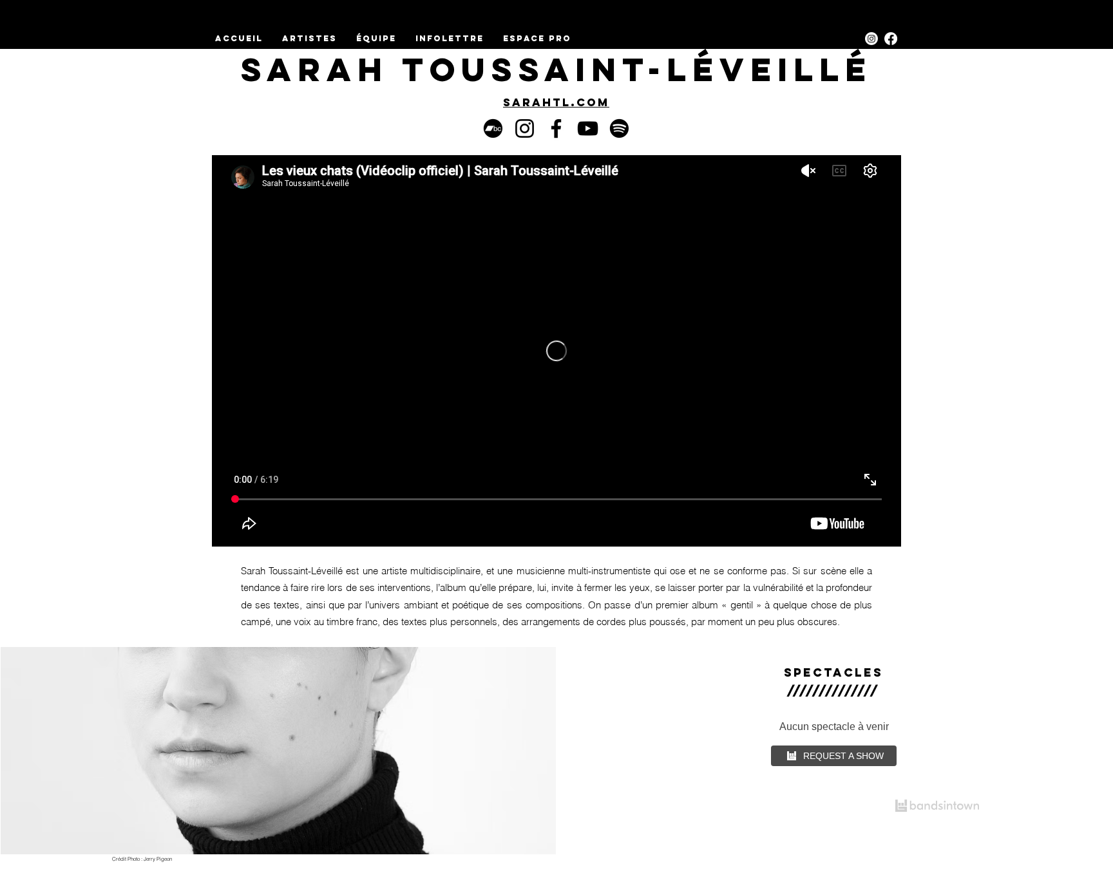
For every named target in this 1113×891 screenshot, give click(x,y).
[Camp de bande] (493, 128)
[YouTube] (587, 128)
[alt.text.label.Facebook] (890, 38)
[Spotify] (619, 128)
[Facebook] (556, 128)
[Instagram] (871, 38)
